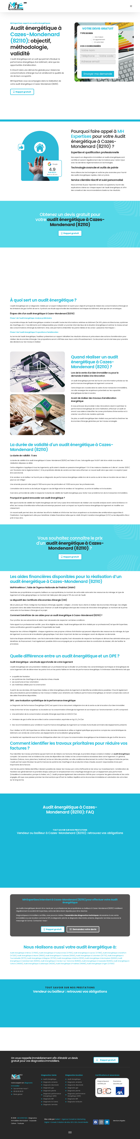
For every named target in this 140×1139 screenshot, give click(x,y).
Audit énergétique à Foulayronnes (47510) (56, 953)
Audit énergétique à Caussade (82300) (97, 961)
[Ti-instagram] (101, 1122)
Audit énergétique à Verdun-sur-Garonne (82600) (61, 961)
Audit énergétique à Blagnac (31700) (41, 958)
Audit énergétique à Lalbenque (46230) (39, 963)
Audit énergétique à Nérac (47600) (24, 953)
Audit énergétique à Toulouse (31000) (60, 955)
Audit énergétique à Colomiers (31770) (91, 955)
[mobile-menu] (128, 6)
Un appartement (99, 39)
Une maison (98, 37)
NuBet (57, 1119)
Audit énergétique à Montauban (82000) (101, 958)
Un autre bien (99, 42)
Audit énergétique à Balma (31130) (70, 958)
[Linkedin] (106, 1122)
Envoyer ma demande (98, 74)
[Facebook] (95, 1122)
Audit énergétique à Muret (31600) (31, 955)
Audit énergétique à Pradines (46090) (71, 963)
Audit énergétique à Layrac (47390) (87, 953)
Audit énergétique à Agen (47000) (100, 963)
